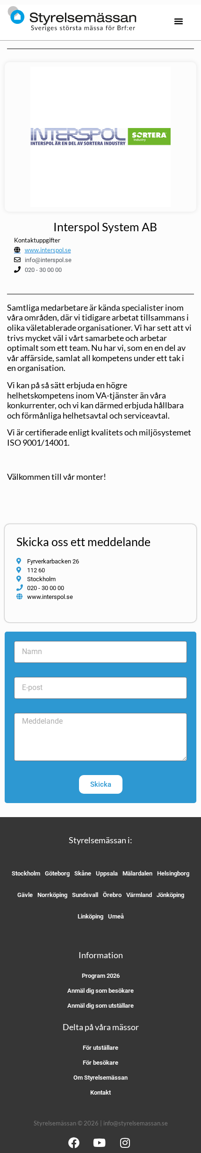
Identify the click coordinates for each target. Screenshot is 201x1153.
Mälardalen (137, 873)
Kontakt (100, 1092)
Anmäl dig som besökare (100, 990)
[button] (179, 21)
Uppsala (107, 873)
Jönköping (170, 894)
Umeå (116, 916)
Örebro (112, 894)
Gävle (25, 894)
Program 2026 (101, 975)
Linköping (90, 916)
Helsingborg (173, 873)
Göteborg (57, 873)
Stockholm (26, 873)
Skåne (82, 873)
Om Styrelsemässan (100, 1077)
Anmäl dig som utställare (100, 1005)
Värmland (139, 894)
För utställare (100, 1047)
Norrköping (52, 894)
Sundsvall (85, 894)
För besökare (100, 1062)
